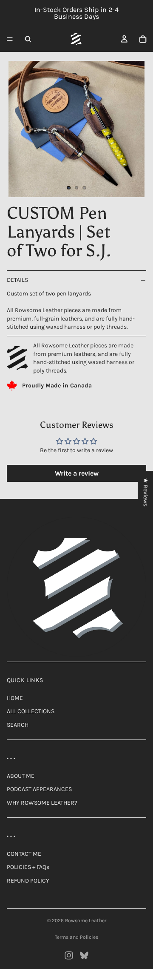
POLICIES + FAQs (28, 867)
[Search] (28, 39)
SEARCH (17, 724)
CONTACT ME (24, 853)
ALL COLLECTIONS (30, 711)
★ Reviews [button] (145, 492)
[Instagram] (69, 955)
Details (17, 280)
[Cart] (142, 39)
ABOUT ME (20, 776)
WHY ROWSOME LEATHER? (42, 802)
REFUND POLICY (28, 880)
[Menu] (10, 39)
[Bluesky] (84, 955)
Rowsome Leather (85, 920)
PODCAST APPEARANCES (39, 789)
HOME (15, 698)
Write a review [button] (77, 473)
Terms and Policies (76, 937)
